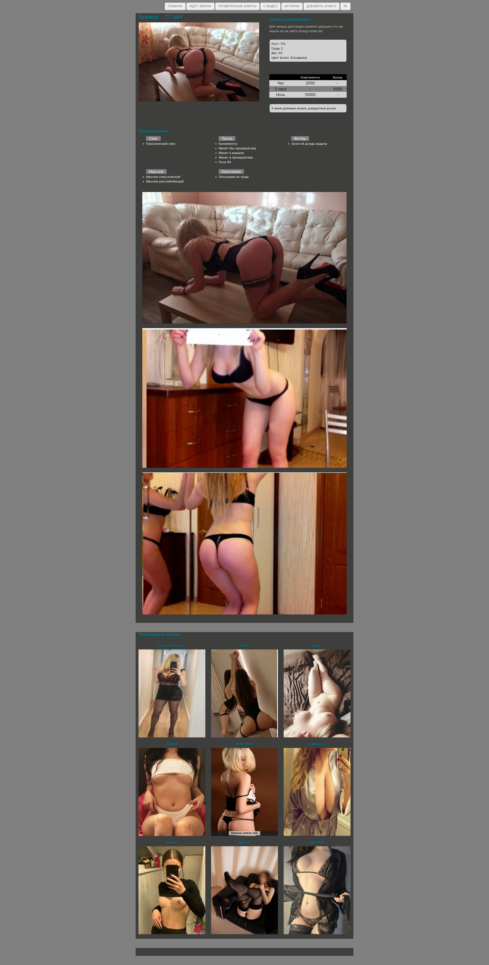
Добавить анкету (321, 6)
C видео (270, 6)
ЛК (345, 6)
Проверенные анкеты (237, 6)
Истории (292, 6)
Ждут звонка (200, 6)
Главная (175, 6)
